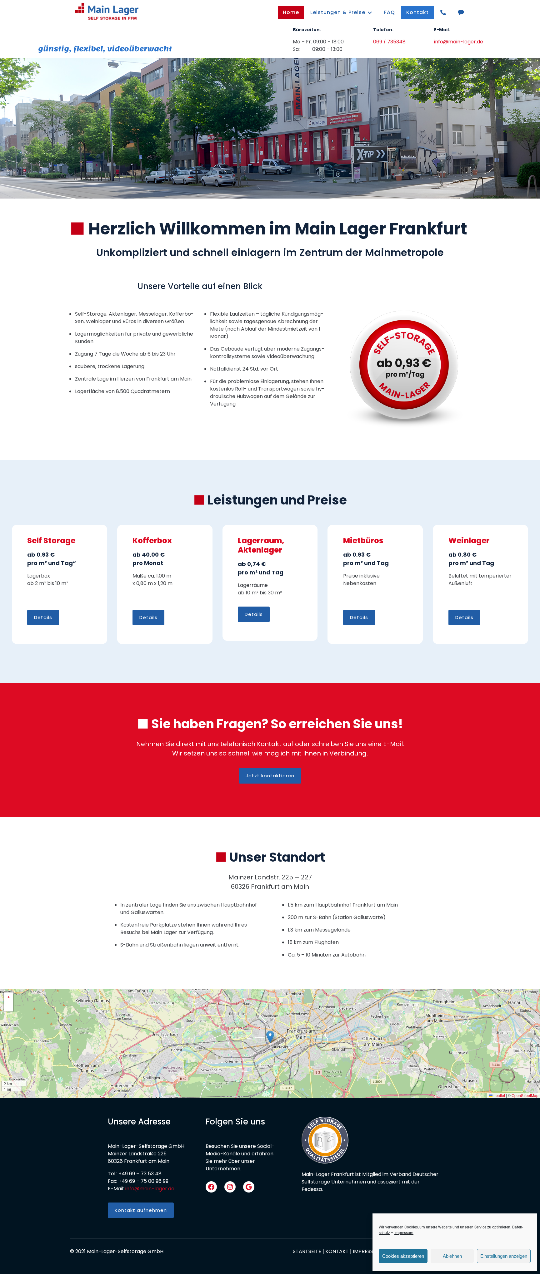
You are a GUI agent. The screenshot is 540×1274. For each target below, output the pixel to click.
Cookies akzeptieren (403, 1256)
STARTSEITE (307, 1251)
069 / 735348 (389, 41)
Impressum (403, 1233)
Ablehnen (452, 1256)
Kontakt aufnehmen (141, 1210)
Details (43, 617)
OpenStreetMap (525, 1095)
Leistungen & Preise (337, 12)
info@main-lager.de (458, 41)
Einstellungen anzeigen (503, 1256)
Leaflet (498, 1095)
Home (291, 12)
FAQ (389, 12)
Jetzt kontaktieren (270, 775)
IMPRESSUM (367, 1251)
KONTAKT (337, 1251)
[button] (270, 1037)
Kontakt (417, 12)
